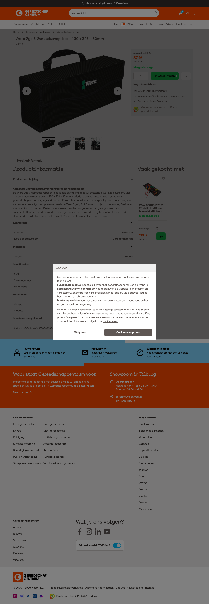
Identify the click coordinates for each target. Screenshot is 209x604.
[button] (128, 332)
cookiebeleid (110, 321)
